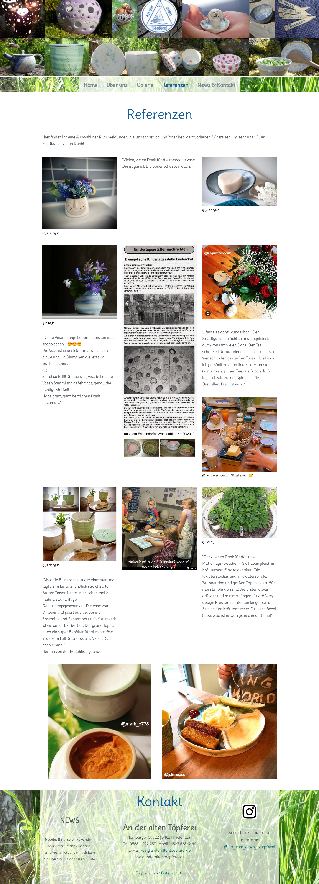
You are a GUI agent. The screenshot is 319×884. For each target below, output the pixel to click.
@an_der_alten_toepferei (249, 847)
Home (91, 85)
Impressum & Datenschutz (159, 873)
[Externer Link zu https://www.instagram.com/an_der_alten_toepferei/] (249, 817)
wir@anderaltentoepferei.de (166, 850)
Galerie (145, 85)
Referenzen (175, 85)
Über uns (117, 85)
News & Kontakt (216, 85)
